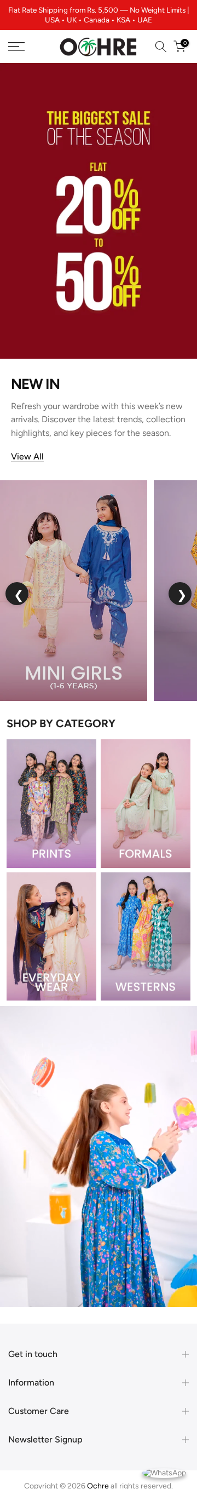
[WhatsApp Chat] (164, 1472)
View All (27, 456)
